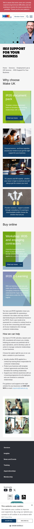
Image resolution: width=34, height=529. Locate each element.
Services (12, 68)
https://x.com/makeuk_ (19, 489)
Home (5, 68)
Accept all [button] (8, 521)
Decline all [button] (25, 521)
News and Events (10, 459)
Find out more (12, 118)
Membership (8, 477)
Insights (7, 453)
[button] (17, 526)
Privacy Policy (8, 517)
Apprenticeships (10, 471)
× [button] (32, 505)
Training (7, 465)
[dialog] (17, 516)
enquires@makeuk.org (20, 388)
